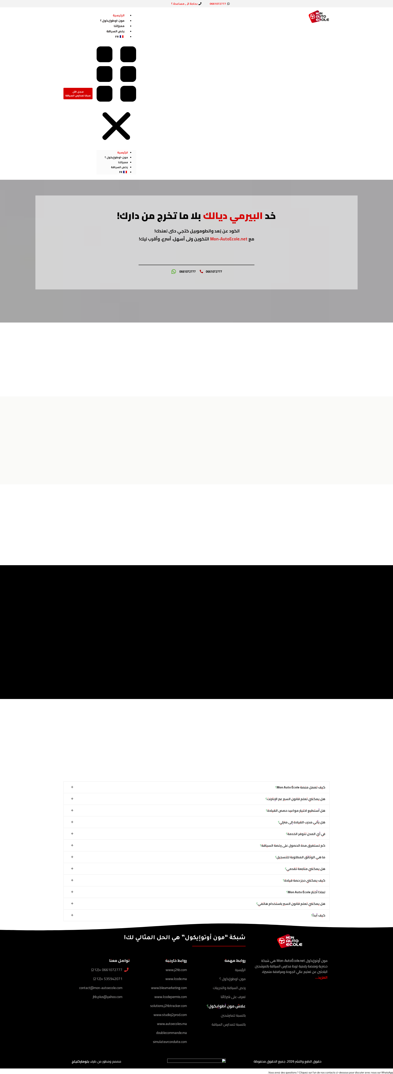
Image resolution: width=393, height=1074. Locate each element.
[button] (116, 94)
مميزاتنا (119, 26)
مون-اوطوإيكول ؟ (112, 20)
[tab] (196, 787)
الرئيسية (118, 15)
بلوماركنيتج (80, 1061)
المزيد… (321, 977)
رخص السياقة (115, 31)
